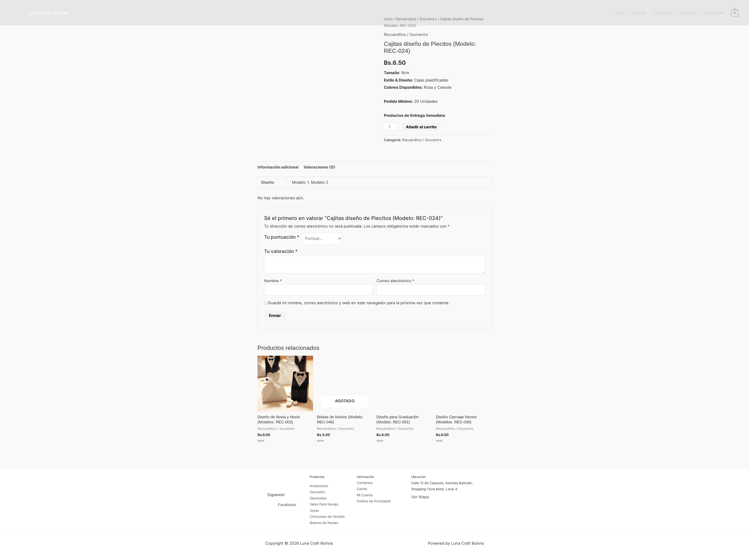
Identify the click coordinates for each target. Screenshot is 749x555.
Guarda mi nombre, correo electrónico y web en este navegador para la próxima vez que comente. (359, 303)
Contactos (662, 13)
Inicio (620, 13)
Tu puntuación (281, 237)
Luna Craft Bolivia (47, 13)
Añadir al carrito (421, 127)
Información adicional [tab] (277, 167)
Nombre (273, 280)
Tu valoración (281, 251)
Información (365, 477)
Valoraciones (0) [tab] (319, 167)
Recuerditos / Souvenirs (406, 34)
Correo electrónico (395, 280)
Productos (317, 477)
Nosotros (688, 13)
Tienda (639, 13)
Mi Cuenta (713, 13)
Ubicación (418, 477)
